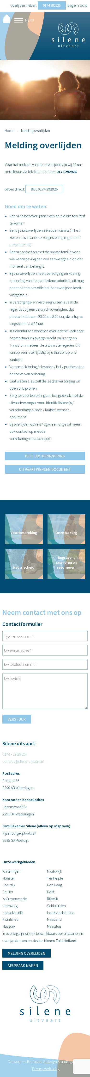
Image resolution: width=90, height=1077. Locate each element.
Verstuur (17, 719)
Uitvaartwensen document (45, 469)
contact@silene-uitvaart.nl (23, 761)
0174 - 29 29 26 (14, 754)
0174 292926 (51, 5)
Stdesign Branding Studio (63, 1061)
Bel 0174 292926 (44, 189)
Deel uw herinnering (45, 456)
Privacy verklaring (46, 1068)
